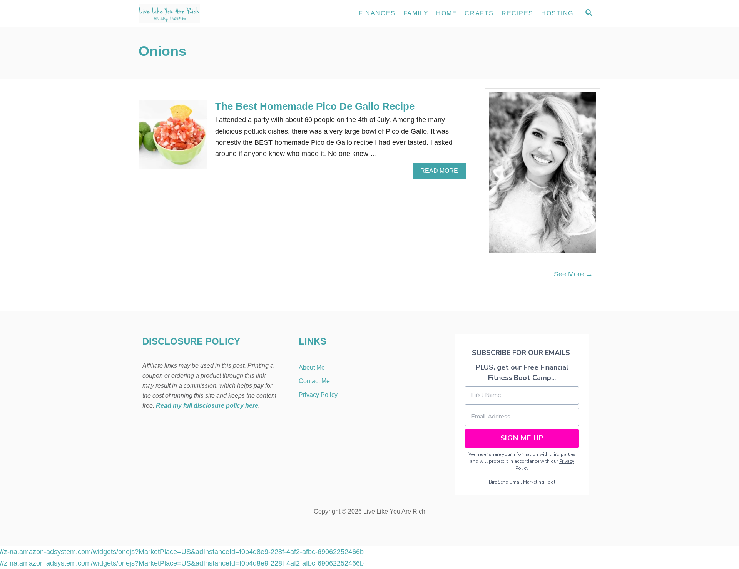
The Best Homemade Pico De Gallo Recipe (315, 106)
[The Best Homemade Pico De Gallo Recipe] (173, 138)
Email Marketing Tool (532, 482)
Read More (441, 173)
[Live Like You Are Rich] (208, 13)
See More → (573, 274)
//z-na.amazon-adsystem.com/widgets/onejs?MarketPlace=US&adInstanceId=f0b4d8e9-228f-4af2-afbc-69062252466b (182, 552)
